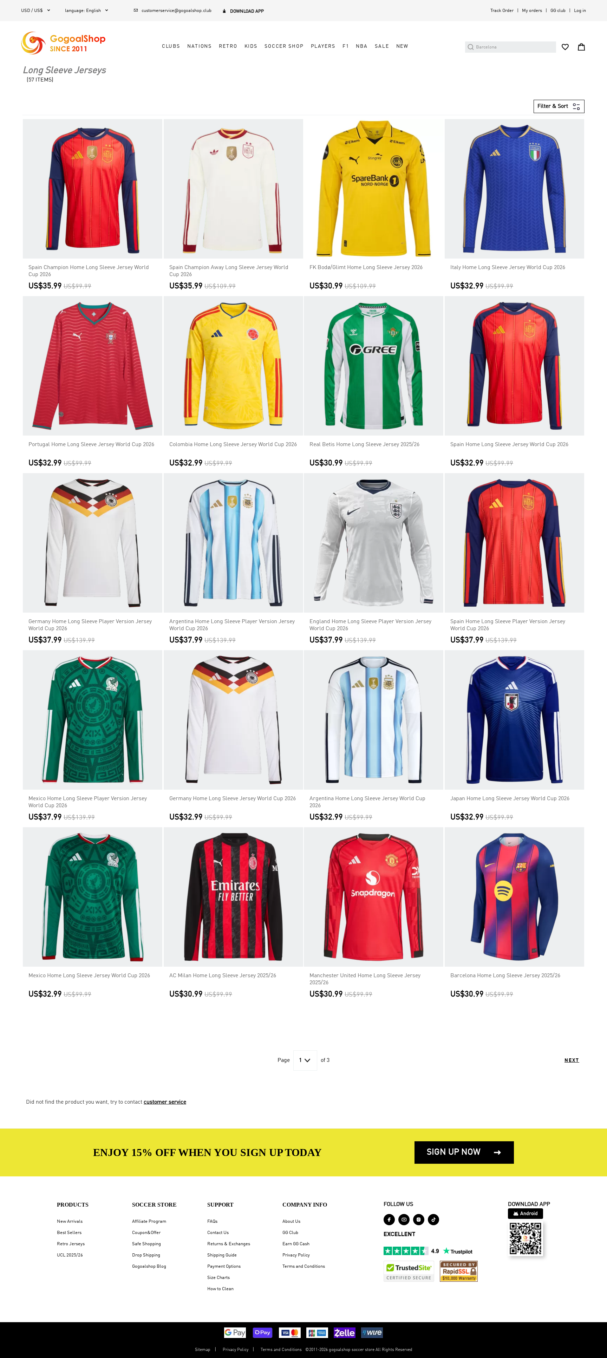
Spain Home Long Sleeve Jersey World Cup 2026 (509, 445)
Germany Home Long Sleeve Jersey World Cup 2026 (232, 799)
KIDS (250, 46)
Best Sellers (69, 1232)
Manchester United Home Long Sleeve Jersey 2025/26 (364, 979)
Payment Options (224, 1266)
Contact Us (218, 1232)
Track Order (502, 10)
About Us (291, 1221)
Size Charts (218, 1277)
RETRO (228, 46)
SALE (382, 46)
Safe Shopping (146, 1244)
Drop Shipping (146, 1255)
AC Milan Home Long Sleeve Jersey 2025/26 (222, 976)
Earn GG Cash (295, 1244)
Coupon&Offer (146, 1232)
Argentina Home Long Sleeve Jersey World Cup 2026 (367, 802)
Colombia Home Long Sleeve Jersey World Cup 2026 (233, 445)
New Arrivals (70, 1221)
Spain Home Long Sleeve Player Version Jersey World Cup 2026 (507, 625)
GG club (558, 10)
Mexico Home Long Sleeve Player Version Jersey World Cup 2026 (87, 802)
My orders (532, 10)
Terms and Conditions (303, 1266)
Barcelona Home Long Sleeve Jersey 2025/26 (505, 976)
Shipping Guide (222, 1255)
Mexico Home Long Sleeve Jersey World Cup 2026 (89, 976)
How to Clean (220, 1289)
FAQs (212, 1221)
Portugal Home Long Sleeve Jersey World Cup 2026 (91, 445)
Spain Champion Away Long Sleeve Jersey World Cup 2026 (228, 271)
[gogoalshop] (63, 43)
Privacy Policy (296, 1255)
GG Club (290, 1232)
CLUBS (171, 46)
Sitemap (202, 1350)
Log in (580, 10)
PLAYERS (323, 46)
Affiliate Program (149, 1221)
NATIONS (199, 46)
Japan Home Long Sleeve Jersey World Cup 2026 (509, 799)
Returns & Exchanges (228, 1244)
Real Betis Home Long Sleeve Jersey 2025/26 (364, 445)
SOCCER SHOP (284, 46)
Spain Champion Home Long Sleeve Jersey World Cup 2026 (88, 271)
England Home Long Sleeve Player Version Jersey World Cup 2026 (370, 625)
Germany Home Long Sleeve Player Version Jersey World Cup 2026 (90, 625)
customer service (165, 1102)
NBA (362, 46)
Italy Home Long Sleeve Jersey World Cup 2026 (507, 267)
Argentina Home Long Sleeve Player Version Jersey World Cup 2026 (232, 625)
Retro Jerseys (71, 1244)
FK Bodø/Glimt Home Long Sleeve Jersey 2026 (366, 267)
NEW (402, 46)
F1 (345, 46)
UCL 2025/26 (70, 1255)
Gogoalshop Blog (149, 1266)
